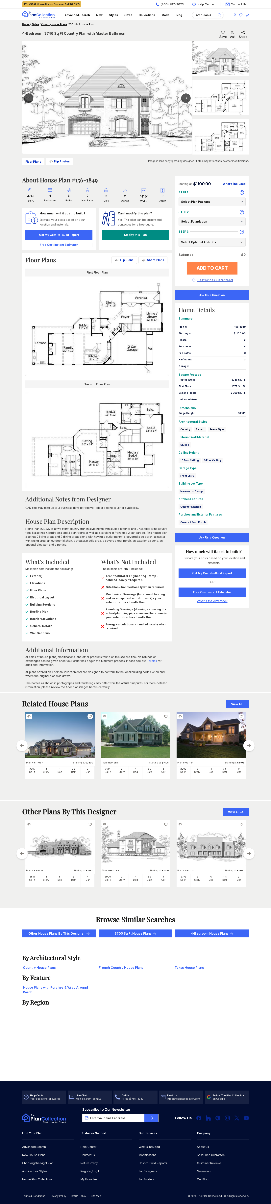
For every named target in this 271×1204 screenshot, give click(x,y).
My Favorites (89, 1179)
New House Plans (33, 1155)
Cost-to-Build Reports (153, 1163)
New (99, 15)
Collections (147, 15)
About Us (203, 1146)
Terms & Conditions (33, 1195)
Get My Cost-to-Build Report (59, 234)
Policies (152, 660)
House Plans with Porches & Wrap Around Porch (55, 989)
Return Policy (89, 1163)
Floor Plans (33, 161)
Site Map (96, 1195)
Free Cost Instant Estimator (212, 592)
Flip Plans (127, 260)
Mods (165, 15)
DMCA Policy (78, 1195)
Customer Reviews (209, 1163)
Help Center (88, 1146)
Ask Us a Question (212, 295)
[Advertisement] (136, 1050)
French (199, 429)
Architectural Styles (34, 1171)
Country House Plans (54, 24)
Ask (232, 37)
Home (26, 24)
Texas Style (216, 429)
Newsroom (204, 1171)
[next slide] (249, 745)
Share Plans (155, 260)
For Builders (146, 1179)
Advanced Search (77, 15)
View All (233, 812)
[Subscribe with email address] (151, 1118)
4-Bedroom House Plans (210, 933)
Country (185, 429)
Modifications (147, 1155)
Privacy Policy (58, 1195)
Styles (113, 15)
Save (223, 37)
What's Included (149, 1146)
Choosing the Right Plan (37, 1163)
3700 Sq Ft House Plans (133, 933)
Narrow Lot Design (192, 491)
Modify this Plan (135, 234)
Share (243, 37)
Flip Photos (62, 161)
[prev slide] (22, 745)
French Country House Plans (121, 968)
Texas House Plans (189, 968)
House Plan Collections (37, 1179)
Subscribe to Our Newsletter (106, 1109)
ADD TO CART (212, 268)
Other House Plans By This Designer (56, 933)
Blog (179, 15)
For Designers (148, 1171)
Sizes (128, 15)
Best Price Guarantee (211, 1155)
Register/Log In (90, 1171)
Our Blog (203, 1179)
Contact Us (88, 1155)
